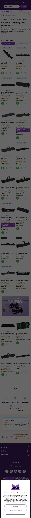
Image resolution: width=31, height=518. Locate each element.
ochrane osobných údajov (19, 502)
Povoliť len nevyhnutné (15, 510)
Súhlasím (15, 506)
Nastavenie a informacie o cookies (15, 514)
